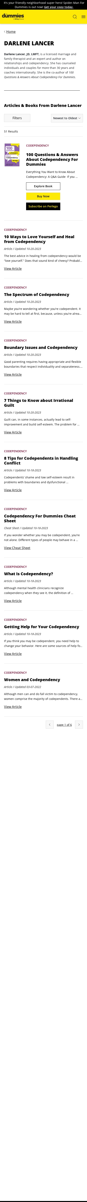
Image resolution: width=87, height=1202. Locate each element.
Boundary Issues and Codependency (40, 347)
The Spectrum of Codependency (36, 294)
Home (11, 31)
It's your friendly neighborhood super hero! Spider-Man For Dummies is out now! (44, 5)
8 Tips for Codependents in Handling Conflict (41, 460)
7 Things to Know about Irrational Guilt (38, 403)
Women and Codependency (32, 679)
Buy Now (43, 196)
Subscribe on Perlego (43, 206)
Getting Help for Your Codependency (41, 626)
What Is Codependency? (28, 573)
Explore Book (43, 186)
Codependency (37, 145)
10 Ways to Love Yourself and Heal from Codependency (39, 239)
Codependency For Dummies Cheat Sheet (40, 518)
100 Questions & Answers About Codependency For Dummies (52, 159)
